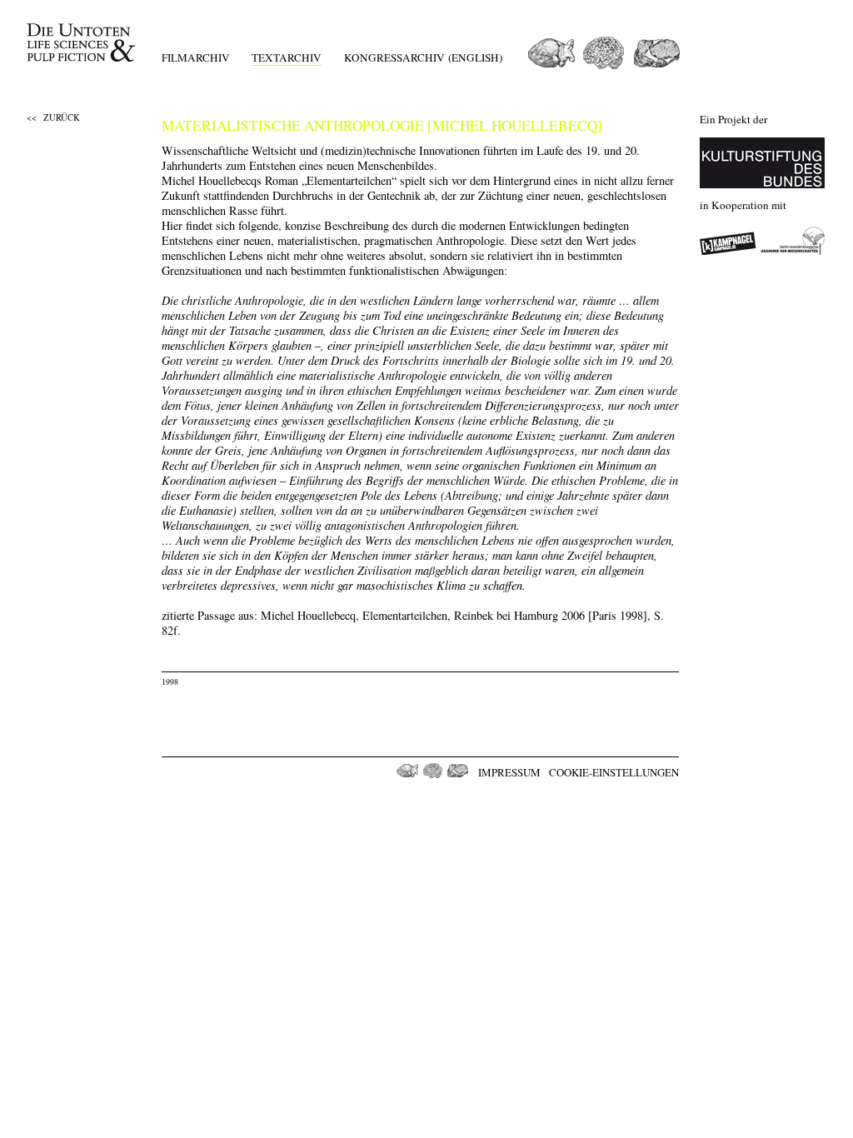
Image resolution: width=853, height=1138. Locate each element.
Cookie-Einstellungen (614, 772)
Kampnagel (728, 240)
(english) (475, 57)
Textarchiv (287, 57)
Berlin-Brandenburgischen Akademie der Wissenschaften (793, 240)
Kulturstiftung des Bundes (762, 162)
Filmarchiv (196, 57)
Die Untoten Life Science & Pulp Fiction (83, 43)
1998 (170, 681)
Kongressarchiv (394, 57)
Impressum (509, 772)
